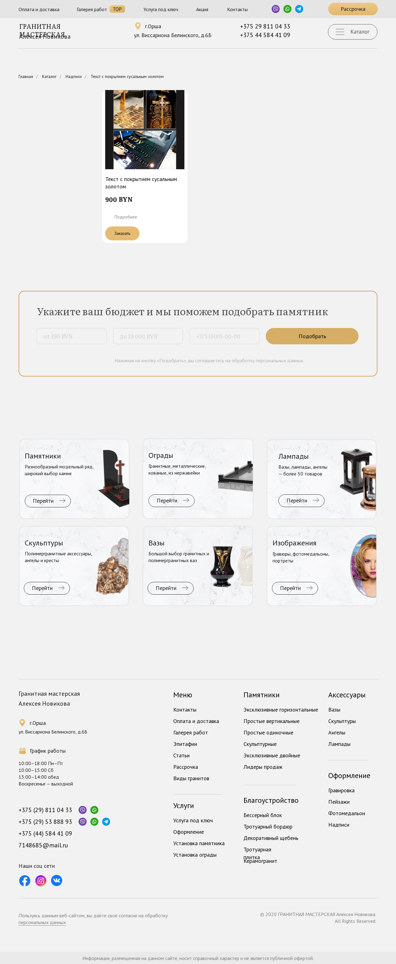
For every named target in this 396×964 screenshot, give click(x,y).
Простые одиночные (268, 732)
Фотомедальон (346, 813)
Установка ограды (195, 854)
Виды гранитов (191, 778)
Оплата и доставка (39, 9)
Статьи (181, 755)
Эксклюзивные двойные (271, 755)
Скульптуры (342, 721)
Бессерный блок (262, 815)
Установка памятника (199, 843)
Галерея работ (92, 9)
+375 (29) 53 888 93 (45, 822)
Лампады (339, 743)
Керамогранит (260, 860)
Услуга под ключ (161, 9)
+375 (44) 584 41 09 (45, 833)
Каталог (49, 76)
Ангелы (336, 732)
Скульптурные (260, 743)
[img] (74, 478)
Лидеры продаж (262, 766)
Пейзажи (339, 801)
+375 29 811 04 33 (265, 26)
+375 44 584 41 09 (265, 35)
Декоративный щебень (270, 837)
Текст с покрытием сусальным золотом (127, 76)
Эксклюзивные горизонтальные (280, 709)
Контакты (237, 9)
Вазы (334, 709)
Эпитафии (185, 743)
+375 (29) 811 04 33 (45, 810)
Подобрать (312, 336)
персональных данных (42, 922)
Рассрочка (185, 766)
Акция (202, 9)
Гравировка (341, 790)
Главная (26, 76)
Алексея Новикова (45, 36)
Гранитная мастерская (42, 30)
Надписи (74, 76)
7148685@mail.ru (43, 845)
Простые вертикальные (271, 721)
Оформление (188, 831)
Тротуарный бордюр (267, 826)
